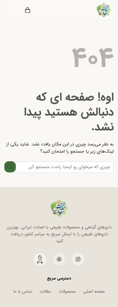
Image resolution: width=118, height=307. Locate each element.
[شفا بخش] (100, 10)
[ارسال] (10, 166)
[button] (40, 10)
